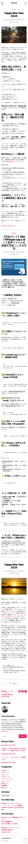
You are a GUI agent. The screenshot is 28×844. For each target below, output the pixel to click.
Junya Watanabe (11, 19)
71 (10, 683)
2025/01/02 (22, 571)
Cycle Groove (5, 696)
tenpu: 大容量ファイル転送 (9, 823)
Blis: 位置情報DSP (6, 821)
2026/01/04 (22, 19)
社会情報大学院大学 (7, 694)
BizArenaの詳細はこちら (8, 226)
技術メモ (14, 233)
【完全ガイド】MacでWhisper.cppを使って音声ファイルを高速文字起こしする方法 (13, 242)
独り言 (3, 787)
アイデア (4, 772)
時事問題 (4, 785)
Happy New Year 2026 (14, 15)
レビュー (4, 781)
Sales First (6, 613)
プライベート (5, 779)
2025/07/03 (22, 252)
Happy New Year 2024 (8, 762)
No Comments (15, 22)
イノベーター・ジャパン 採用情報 (12, 805)
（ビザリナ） (14, 161)
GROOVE (14, 3)
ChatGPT (4, 770)
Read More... (5, 731)
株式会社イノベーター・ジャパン (7, 692)
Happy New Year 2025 (14, 566)
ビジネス (14, 9)
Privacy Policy (5, 841)
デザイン (4, 774)
